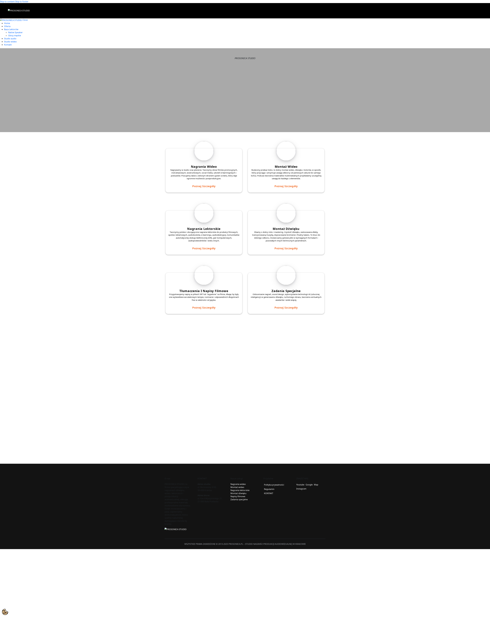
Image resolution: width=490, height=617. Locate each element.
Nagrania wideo (238, 484)
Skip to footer (21, 1)
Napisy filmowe (237, 496)
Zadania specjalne (239, 499)
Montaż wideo (237, 487)
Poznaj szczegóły (204, 186)
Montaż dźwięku (238, 493)
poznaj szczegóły (286, 248)
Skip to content (7, 1)
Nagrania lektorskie (239, 490)
